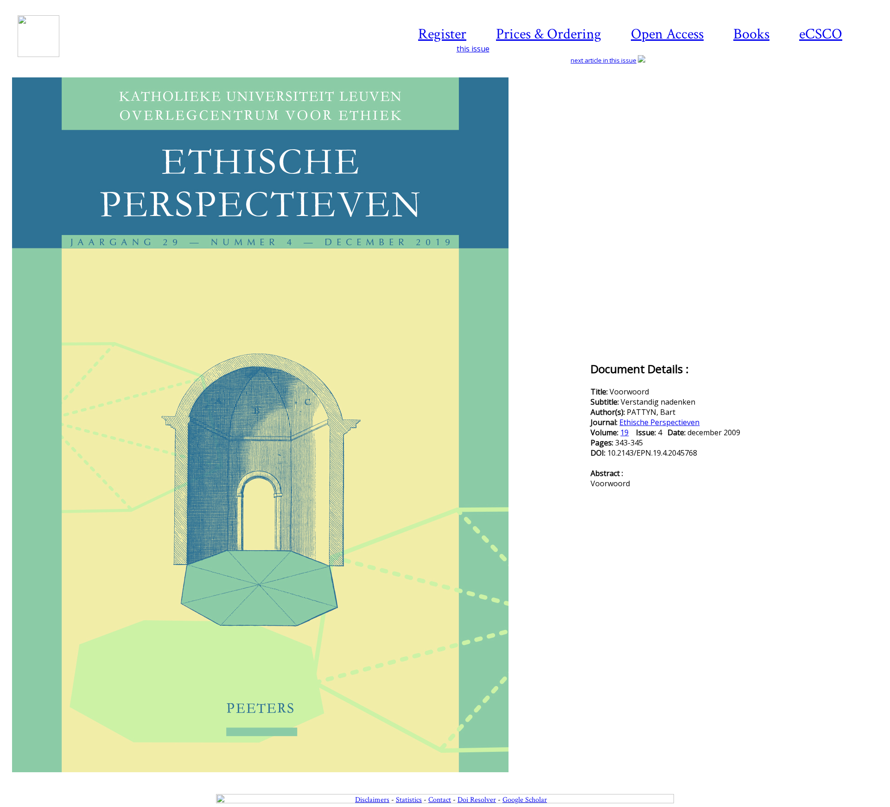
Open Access (667, 34)
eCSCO (820, 34)
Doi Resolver (477, 800)
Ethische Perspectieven (659, 422)
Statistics (409, 800)
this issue (473, 49)
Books (751, 34)
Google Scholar (524, 800)
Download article (827, 105)
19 (624, 432)
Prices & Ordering (548, 34)
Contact (439, 800)
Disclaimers (372, 800)
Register (442, 34)
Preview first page (300, 777)
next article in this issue (603, 60)
